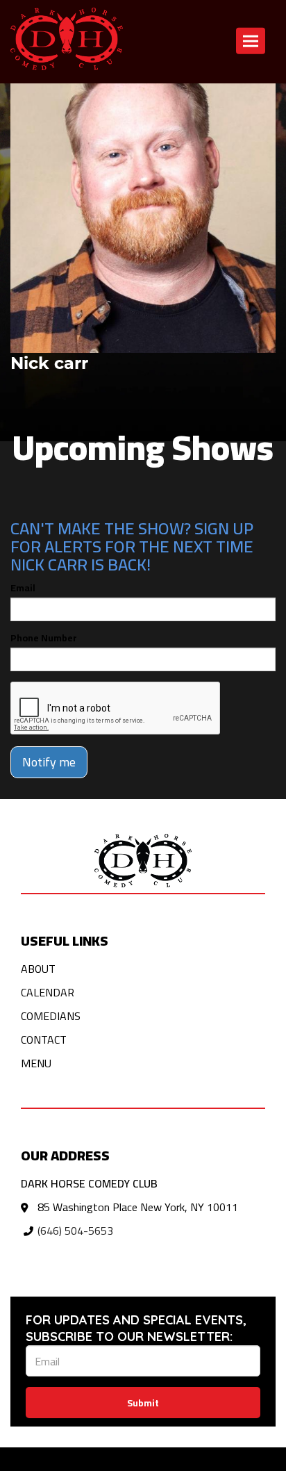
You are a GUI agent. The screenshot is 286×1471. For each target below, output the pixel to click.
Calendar (47, 992)
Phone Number (43, 638)
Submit (143, 1403)
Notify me (49, 761)
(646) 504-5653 (75, 1230)
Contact (44, 1039)
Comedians (51, 1015)
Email (22, 588)
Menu (36, 1063)
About (38, 968)
